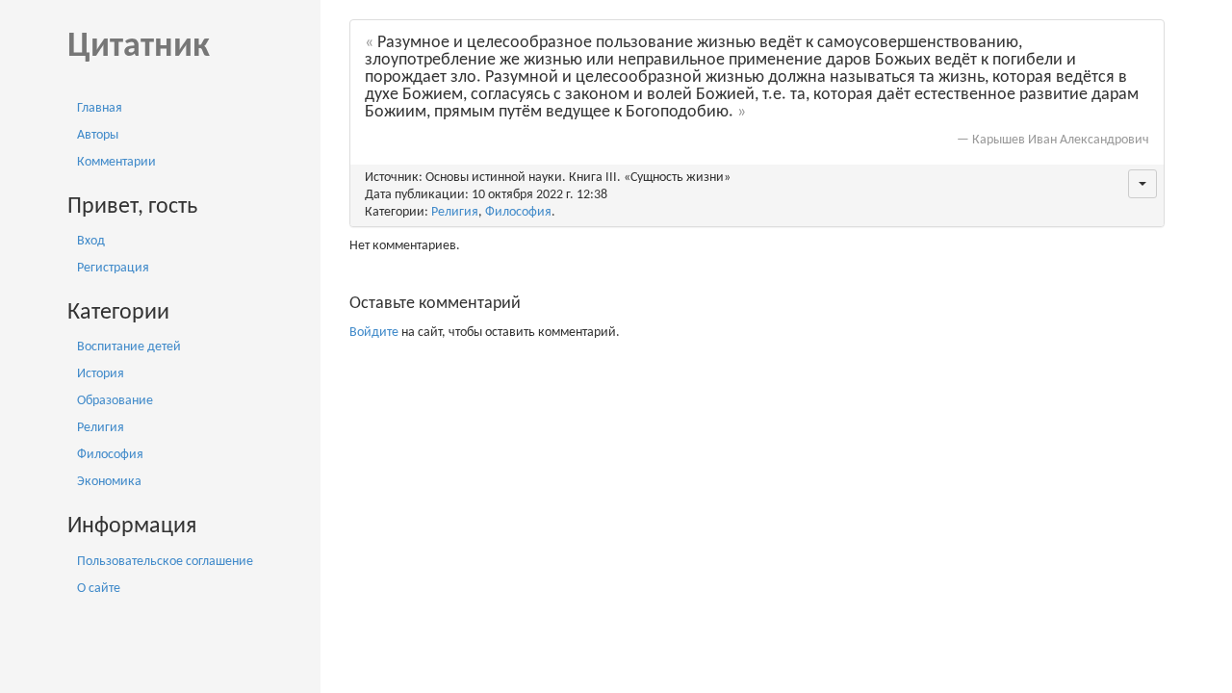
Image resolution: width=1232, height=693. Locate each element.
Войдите (373, 332)
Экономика (109, 482)
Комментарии (116, 162)
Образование (115, 401)
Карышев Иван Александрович (1060, 140)
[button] (1142, 183)
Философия (110, 455)
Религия (100, 428)
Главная (99, 108)
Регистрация (113, 268)
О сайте (98, 588)
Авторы (97, 135)
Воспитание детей (129, 347)
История (100, 374)
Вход (91, 241)
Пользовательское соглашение (165, 561)
